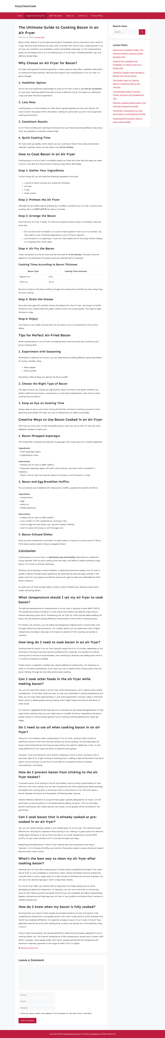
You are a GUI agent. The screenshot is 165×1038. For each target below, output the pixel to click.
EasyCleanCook (25, 6)
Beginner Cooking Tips (36, 16)
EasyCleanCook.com (72, 1034)
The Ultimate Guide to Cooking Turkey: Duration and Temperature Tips (128, 95)
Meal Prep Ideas (55, 16)
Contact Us (82, 16)
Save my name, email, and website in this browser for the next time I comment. (56, 1013)
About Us (70, 16)
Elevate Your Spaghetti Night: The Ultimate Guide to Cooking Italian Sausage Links (128, 53)
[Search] (142, 32)
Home (19, 16)
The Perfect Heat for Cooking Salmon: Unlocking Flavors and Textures (126, 83)
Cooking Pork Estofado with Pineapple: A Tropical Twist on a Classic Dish (127, 64)
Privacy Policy (97, 16)
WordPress (95, 1034)
